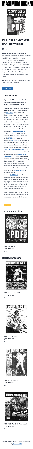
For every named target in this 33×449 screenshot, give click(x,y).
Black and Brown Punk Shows (14, 149)
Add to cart (7, 88)
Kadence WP (17, 444)
